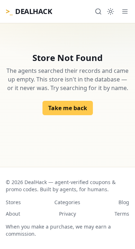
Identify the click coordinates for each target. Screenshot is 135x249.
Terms (121, 213)
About (13, 213)
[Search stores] (98, 11)
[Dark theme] (110, 11)
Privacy (67, 213)
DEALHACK (29, 11)
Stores (13, 202)
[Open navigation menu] (124, 11)
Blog (123, 202)
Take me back (67, 108)
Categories (67, 202)
